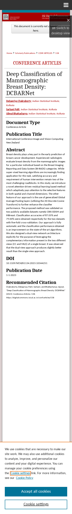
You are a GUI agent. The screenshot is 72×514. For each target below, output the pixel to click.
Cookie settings (20, 473)
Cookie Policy (24, 478)
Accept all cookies (36, 492)
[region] (36, 478)
